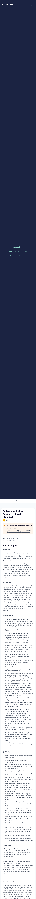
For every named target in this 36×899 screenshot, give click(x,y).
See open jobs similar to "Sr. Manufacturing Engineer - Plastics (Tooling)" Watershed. (19, 531)
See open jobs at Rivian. (13, 528)
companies (4, 501)
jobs (12, 501)
